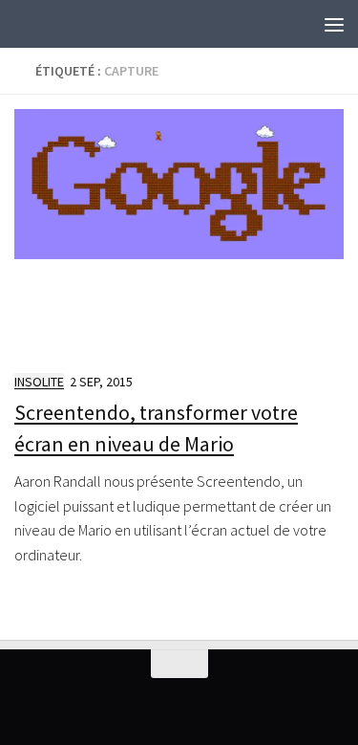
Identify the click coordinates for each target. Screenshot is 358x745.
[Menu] (334, 24)
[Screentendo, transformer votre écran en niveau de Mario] (179, 232)
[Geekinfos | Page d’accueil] (53, 24)
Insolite (39, 381)
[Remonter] (179, 663)
